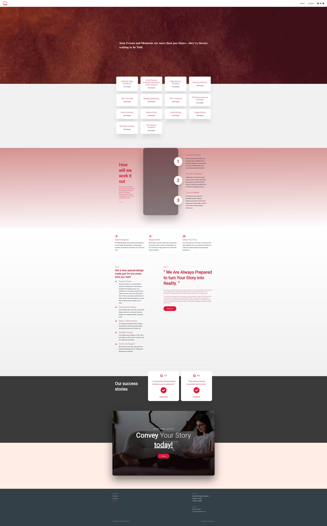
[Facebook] (318, 3)
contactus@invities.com (199, 511)
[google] (320, 3)
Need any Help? (196, 509)
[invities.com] (5, 3)
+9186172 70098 (197, 501)
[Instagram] (323, 3)
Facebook (115, 496)
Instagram (115, 498)
